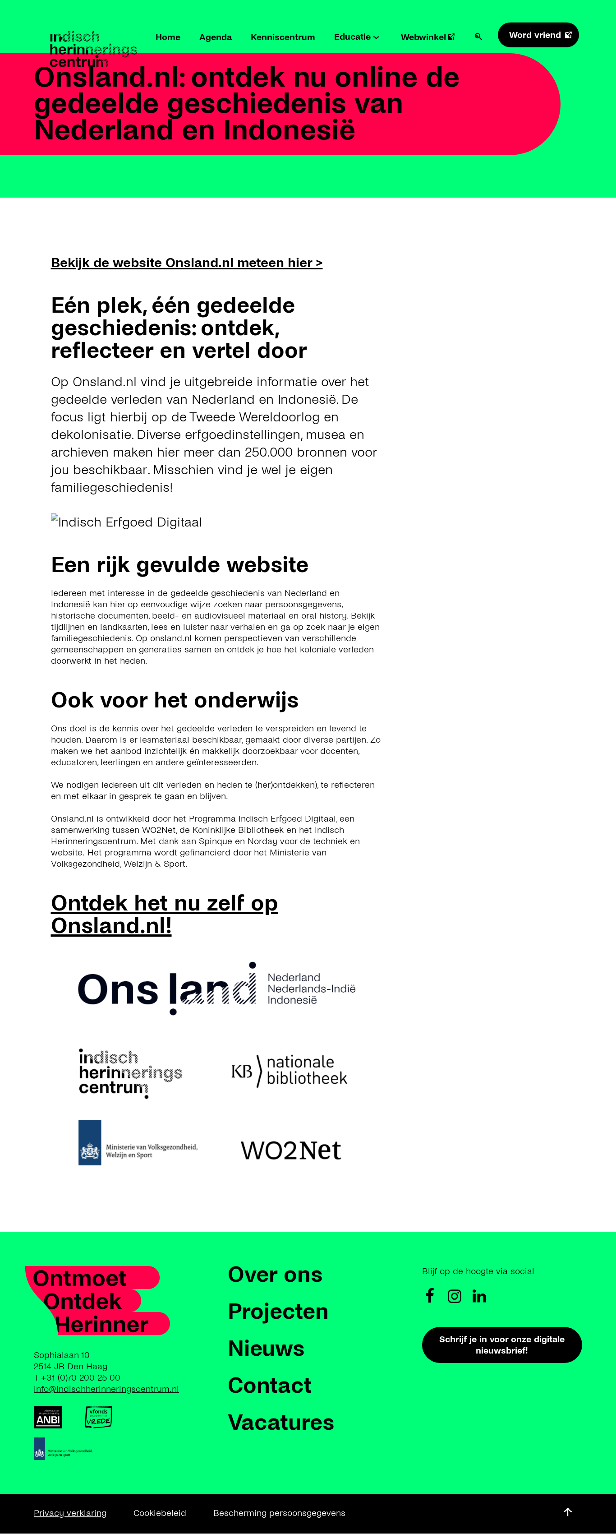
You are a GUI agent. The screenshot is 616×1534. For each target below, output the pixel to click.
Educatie (352, 37)
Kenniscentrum (283, 37)
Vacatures (281, 1422)
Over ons (275, 1274)
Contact (270, 1385)
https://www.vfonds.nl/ (98, 1417)
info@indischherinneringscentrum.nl (106, 1389)
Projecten (278, 1311)
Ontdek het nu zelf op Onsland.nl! (164, 914)
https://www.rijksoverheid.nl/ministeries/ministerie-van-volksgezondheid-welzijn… (67, 1448)
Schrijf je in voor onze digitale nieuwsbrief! (502, 1345)
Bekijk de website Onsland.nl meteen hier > (187, 262)
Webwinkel (423, 37)
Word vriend (535, 35)
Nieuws (266, 1348)
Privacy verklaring (70, 1513)
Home (168, 37)
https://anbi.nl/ (48, 1417)
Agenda (215, 37)
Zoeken (478, 36)
